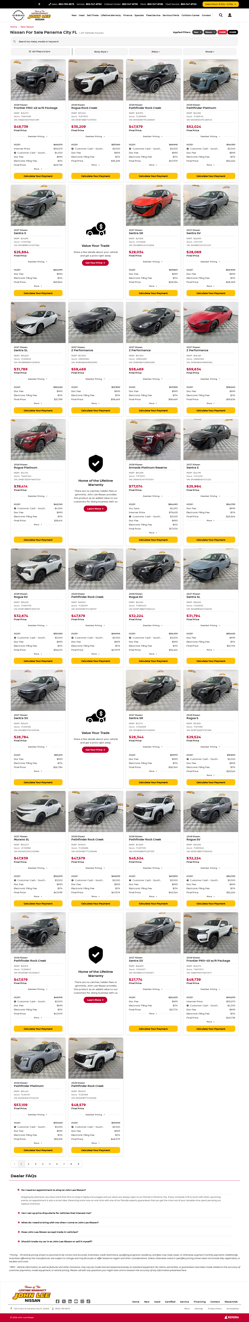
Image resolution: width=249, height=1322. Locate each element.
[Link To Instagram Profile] (83, 1301)
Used (82, 15)
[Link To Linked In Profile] (70, 1301)
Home (135, 1301)
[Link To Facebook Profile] (58, 1301)
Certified (170, 1301)
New (74, 15)
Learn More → (95, 508)
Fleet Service (153, 15)
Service (184, 1301)
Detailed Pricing (36, 136)
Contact (206, 15)
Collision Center (191, 15)
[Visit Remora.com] (231, 1317)
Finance (127, 15)
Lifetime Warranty (111, 15)
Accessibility (233, 1308)
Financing (200, 1301)
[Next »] (78, 1164)
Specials (139, 15)
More (36, 168)
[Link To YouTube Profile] (76, 1301)
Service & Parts (171, 15)
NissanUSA (231, 1301)
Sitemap (199, 1308)
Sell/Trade (93, 15)
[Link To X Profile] (64, 1301)
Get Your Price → (95, 262)
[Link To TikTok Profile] (88, 1301)
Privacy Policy (215, 1308)
